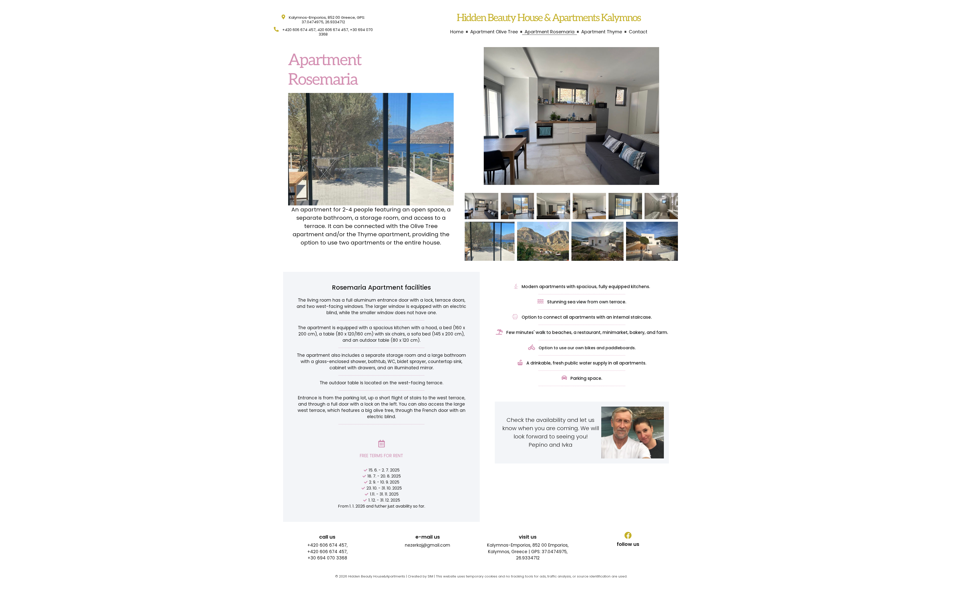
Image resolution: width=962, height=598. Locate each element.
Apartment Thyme (601, 32)
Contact (638, 32)
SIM (430, 576)
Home (456, 32)
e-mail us (427, 536)
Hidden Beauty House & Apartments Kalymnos (549, 18)
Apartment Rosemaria (549, 32)
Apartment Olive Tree (494, 32)
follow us (628, 544)
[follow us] (628, 535)
